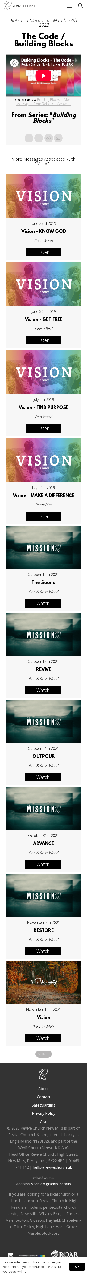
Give (43, 1121)
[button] (69, 6)
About (43, 1088)
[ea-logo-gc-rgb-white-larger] (32, 1256)
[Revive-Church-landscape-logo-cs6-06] (19, 6)
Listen (43, 252)
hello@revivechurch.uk (52, 1167)
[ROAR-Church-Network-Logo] (65, 1256)
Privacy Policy (43, 1113)
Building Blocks (48, 99)
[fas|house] (10, 1255)
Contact (43, 1096)
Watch (43, 603)
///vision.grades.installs (51, 1184)
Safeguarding (43, 1105)
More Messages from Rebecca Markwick (44, 101)
